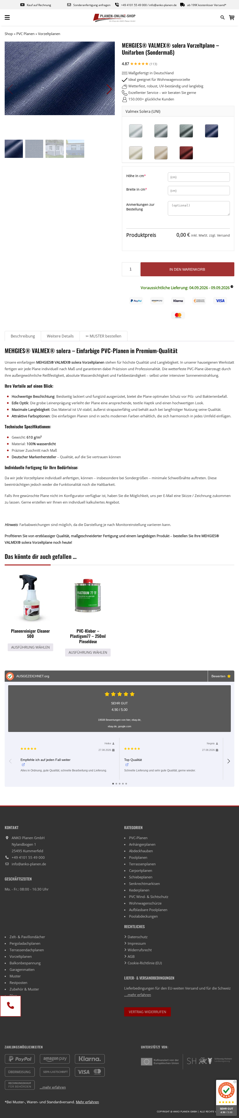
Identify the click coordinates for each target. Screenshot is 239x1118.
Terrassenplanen (142, 864)
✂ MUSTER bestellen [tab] (103, 336)
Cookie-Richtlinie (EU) (145, 963)
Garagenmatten (22, 969)
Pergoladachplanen (25, 943)
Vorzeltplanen (49, 33)
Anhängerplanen (142, 844)
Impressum (137, 943)
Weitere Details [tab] (60, 336)
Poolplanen (138, 857)
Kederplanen (139, 890)
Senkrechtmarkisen (144, 883)
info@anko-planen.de (163, 5)
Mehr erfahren (87, 1102)
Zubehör (16, 989)
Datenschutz (138, 936)
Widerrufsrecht (140, 950)
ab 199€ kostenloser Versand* (206, 5)
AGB (131, 956)
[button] (109, 89)
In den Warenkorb (187, 269)
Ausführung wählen (30, 647)
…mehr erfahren (137, 994)
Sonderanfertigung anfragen (91, 5)
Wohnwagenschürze (145, 903)
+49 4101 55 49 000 (134, 5)
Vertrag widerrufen (147, 1011)
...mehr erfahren (53, 1087)
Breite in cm (144, 189)
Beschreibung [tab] (23, 336)
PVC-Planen (138, 837)
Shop (9, 33)
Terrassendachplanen (27, 950)
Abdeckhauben (141, 850)
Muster (15, 976)
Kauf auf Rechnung (39, 5)
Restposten (18, 982)
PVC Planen (25, 33)
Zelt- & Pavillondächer (27, 936)
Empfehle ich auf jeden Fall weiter (45, 760)
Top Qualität (133, 760)
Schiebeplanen (140, 877)
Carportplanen (140, 870)
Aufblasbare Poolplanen (148, 909)
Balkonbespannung (25, 963)
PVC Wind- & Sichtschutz (148, 896)
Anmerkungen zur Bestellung (140, 206)
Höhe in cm (143, 175)
